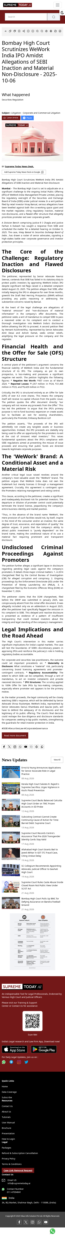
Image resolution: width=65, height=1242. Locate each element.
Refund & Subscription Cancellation (20, 1153)
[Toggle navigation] (57, 5)
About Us (6, 1111)
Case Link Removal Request (18, 1170)
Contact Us (7, 1106)
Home (5, 1086)
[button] (32, 941)
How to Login (8, 1138)
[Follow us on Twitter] (26, 1062)
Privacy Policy (8, 1158)
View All (57, 759)
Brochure (6, 1128)
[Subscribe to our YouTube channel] (46, 1221)
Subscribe (7, 1097)
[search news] (53, 17)
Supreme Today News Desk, (19, 166)
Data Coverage (9, 1091)
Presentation (8, 1133)
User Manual (8, 1122)
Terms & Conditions (12, 1164)
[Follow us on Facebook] (19, 1221)
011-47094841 (14, 1192)
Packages (6, 1147)
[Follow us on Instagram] (19, 1062)
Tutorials (6, 1117)
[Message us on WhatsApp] (39, 1221)
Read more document (15, 735)
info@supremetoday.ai (19, 1183)
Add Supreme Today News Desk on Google (22, 172)
